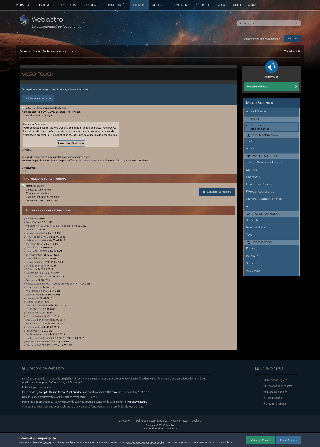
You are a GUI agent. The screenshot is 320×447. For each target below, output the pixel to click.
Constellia (67, 5)
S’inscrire (292, 38)
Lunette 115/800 (34, 273)
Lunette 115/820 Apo (37, 276)
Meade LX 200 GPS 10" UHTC (41, 345)
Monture (252, 169)
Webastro (23, 5)
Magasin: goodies (277, 391)
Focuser (30, 280)
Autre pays (253, 270)
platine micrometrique (38, 240)
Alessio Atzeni (57, 392)
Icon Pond (88, 392)
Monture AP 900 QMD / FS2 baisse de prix (48, 225)
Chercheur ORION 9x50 (38, 305)
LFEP (28, 229)
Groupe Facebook (276, 403)
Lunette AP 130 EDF (36, 251)
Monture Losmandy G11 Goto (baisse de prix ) (50, 283)
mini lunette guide (35, 291)
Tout (249, 234)
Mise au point (33, 265)
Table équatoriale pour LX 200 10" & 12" (47, 338)
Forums (45, 5)
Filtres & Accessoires (260, 191)
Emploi (236, 5)
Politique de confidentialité (151, 420)
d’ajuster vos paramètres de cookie (145, 442)
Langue (123, 420)
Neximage (31, 298)
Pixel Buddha (73, 392)
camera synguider (35, 294)
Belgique (252, 255)
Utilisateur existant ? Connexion (261, 38)
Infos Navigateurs (137, 401)
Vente (250, 141)
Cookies (196, 420)
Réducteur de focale (37, 323)
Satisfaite (252, 220)
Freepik (43, 392)
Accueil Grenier (256, 111)
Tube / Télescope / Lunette (264, 162)
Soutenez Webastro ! (258, 86)
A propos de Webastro (279, 385)
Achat (250, 148)
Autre (249, 206)
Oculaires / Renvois (259, 184)
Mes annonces (259, 125)
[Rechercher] (297, 23)
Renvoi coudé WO (35, 233)
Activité (254, 5)
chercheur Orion (34, 244)
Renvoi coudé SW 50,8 (38, 236)
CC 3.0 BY (143, 392)
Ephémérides (178, 5)
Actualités (203, 5)
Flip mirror (31, 330)
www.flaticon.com (110, 392)
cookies (47, 442)
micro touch (69, 51)
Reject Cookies (288, 440)
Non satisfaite (255, 227)
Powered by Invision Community (160, 428)
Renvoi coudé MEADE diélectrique (44, 341)
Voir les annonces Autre (38, 98)
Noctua (90, 5)
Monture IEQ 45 (34, 287)
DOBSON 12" (33, 309)
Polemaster (32, 218)
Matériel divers (34, 258)
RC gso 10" (32, 269)
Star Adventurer (35, 254)
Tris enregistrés (259, 129)
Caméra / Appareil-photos (264, 198)
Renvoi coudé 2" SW (37, 262)
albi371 (40, 186)
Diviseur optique (35, 327)
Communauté (114, 5)
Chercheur (31, 247)
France (251, 248)
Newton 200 (32, 312)
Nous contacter (179, 420)
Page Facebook (274, 397)
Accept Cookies (262, 440)
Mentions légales (277, 380)
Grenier (138, 5)
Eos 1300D (31, 222)
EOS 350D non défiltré (38, 319)
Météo (157, 5)
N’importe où (280, 23)
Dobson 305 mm (35, 316)
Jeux (221, 5)
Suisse (250, 263)
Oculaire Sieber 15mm (38, 334)
